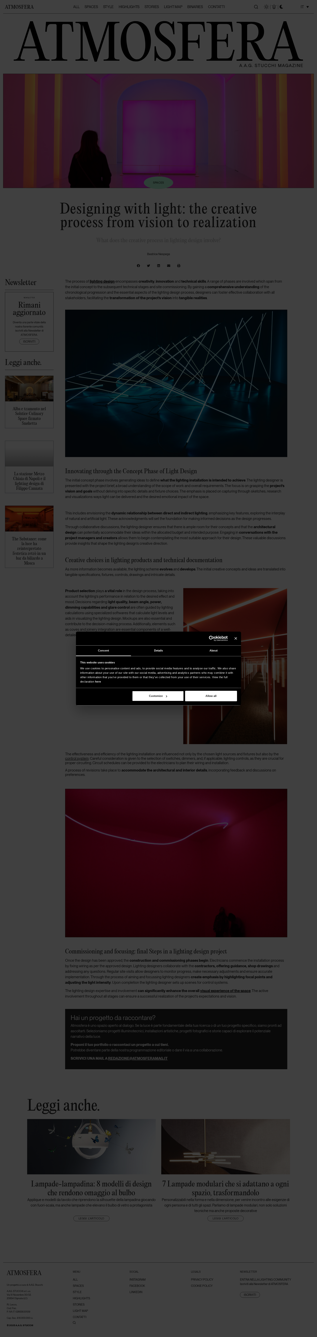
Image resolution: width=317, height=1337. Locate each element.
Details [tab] (158, 650)
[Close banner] (235, 638)
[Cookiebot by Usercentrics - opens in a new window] (212, 638)
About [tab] (213, 650)
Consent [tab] (103, 650)
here (98, 681)
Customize (156, 695)
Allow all (210, 695)
